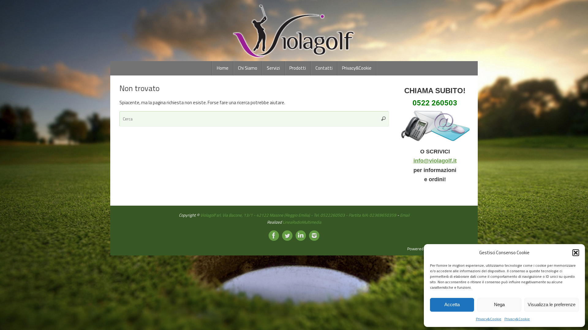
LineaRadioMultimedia (302, 222)
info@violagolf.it (435, 161)
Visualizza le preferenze (551, 304)
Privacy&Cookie (488, 319)
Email (404, 215)
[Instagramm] (314, 235)
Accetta (452, 304)
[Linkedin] (301, 235)
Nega (499, 304)
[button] (576, 253)
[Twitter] (287, 235)
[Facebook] (274, 235)
